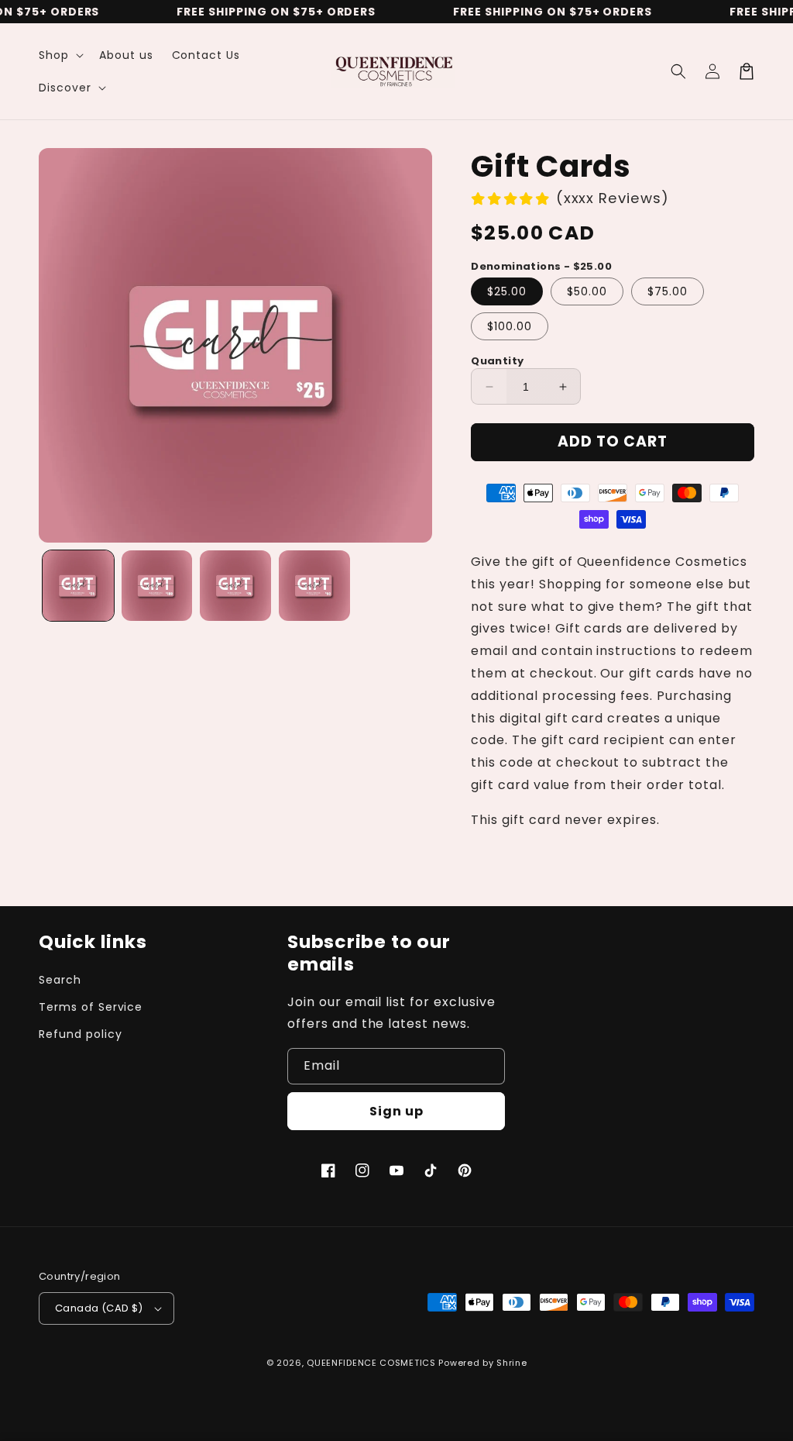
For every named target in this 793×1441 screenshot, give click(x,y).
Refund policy (80, 1034)
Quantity (497, 360)
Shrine (511, 1363)
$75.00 (667, 291)
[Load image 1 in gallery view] (78, 586)
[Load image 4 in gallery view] (314, 586)
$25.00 (507, 291)
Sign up (396, 1111)
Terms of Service (90, 1007)
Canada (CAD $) (99, 1308)
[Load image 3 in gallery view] (235, 586)
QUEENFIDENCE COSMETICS (371, 1363)
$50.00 (587, 291)
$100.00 (509, 326)
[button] (59, 55)
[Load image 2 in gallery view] (157, 586)
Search (60, 980)
